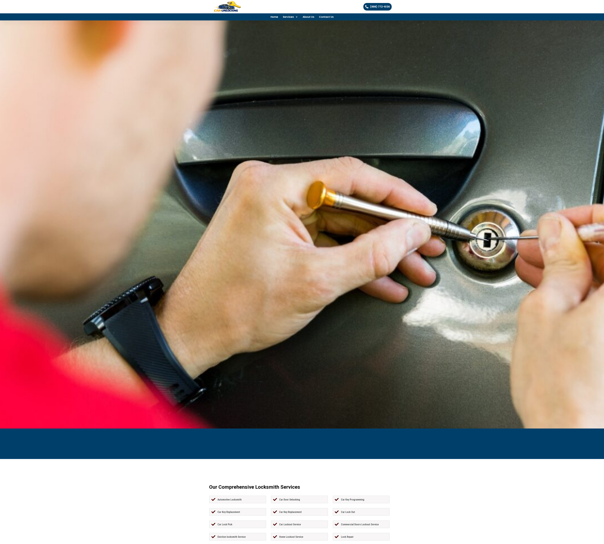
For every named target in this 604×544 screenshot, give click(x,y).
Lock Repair (347, 536)
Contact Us (326, 17)
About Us (308, 17)
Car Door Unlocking (289, 499)
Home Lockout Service (291, 536)
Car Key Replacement (229, 512)
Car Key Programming (352, 499)
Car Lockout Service (290, 524)
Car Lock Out (348, 512)
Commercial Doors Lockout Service (360, 524)
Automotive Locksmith (230, 499)
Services (288, 17)
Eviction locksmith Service (232, 536)
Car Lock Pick (225, 524)
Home (274, 17)
